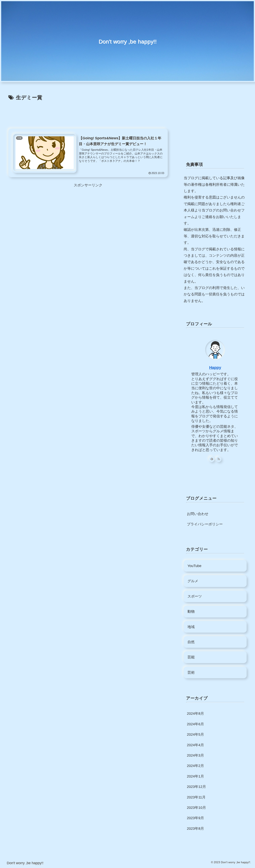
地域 (191, 627)
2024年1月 (195, 776)
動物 (191, 611)
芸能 (191, 657)
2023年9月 (195, 818)
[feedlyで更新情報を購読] (211, 459)
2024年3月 (195, 755)
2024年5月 (195, 734)
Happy (215, 367)
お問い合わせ (197, 514)
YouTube (194, 566)
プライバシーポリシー (205, 524)
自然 (191, 642)
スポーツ (194, 596)
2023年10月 (196, 808)
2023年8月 (195, 829)
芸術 (191, 672)
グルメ (192, 581)
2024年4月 (195, 745)
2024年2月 (195, 766)
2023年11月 (196, 797)
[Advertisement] (88, 113)
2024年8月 (195, 714)
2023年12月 (196, 787)
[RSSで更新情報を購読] (218, 459)
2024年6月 (195, 724)
